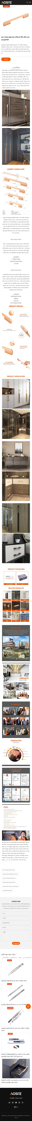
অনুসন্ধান (6, 59)
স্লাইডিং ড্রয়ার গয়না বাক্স (20, 857)
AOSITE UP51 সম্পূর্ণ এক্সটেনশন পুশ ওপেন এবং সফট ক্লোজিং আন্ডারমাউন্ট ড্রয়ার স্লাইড (14, 1081)
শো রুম (20, 957)
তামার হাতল (28, 74)
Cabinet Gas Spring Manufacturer (10, 874)
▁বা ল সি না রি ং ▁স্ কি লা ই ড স (9, 957)
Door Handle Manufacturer (9, 870)
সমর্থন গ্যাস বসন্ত (22, 860)
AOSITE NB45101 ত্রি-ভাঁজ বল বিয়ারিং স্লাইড (14, 981)
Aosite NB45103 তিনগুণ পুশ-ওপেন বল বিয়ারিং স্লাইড (15, 1004)
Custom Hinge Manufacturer (9, 878)
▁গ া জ (8, 860)
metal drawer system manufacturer (10, 886)
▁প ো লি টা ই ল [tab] (16, 67)
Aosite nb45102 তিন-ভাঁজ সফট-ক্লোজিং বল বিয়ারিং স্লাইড (15, 1029)
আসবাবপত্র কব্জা (21, 74)
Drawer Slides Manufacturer (9, 882)
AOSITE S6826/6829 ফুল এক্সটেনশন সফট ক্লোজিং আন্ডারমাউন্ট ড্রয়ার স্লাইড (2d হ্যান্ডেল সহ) (15, 1055)
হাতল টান (15, 74)
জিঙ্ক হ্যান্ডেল (11, 857)
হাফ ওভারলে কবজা (14, 860)
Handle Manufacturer (7, 890)
